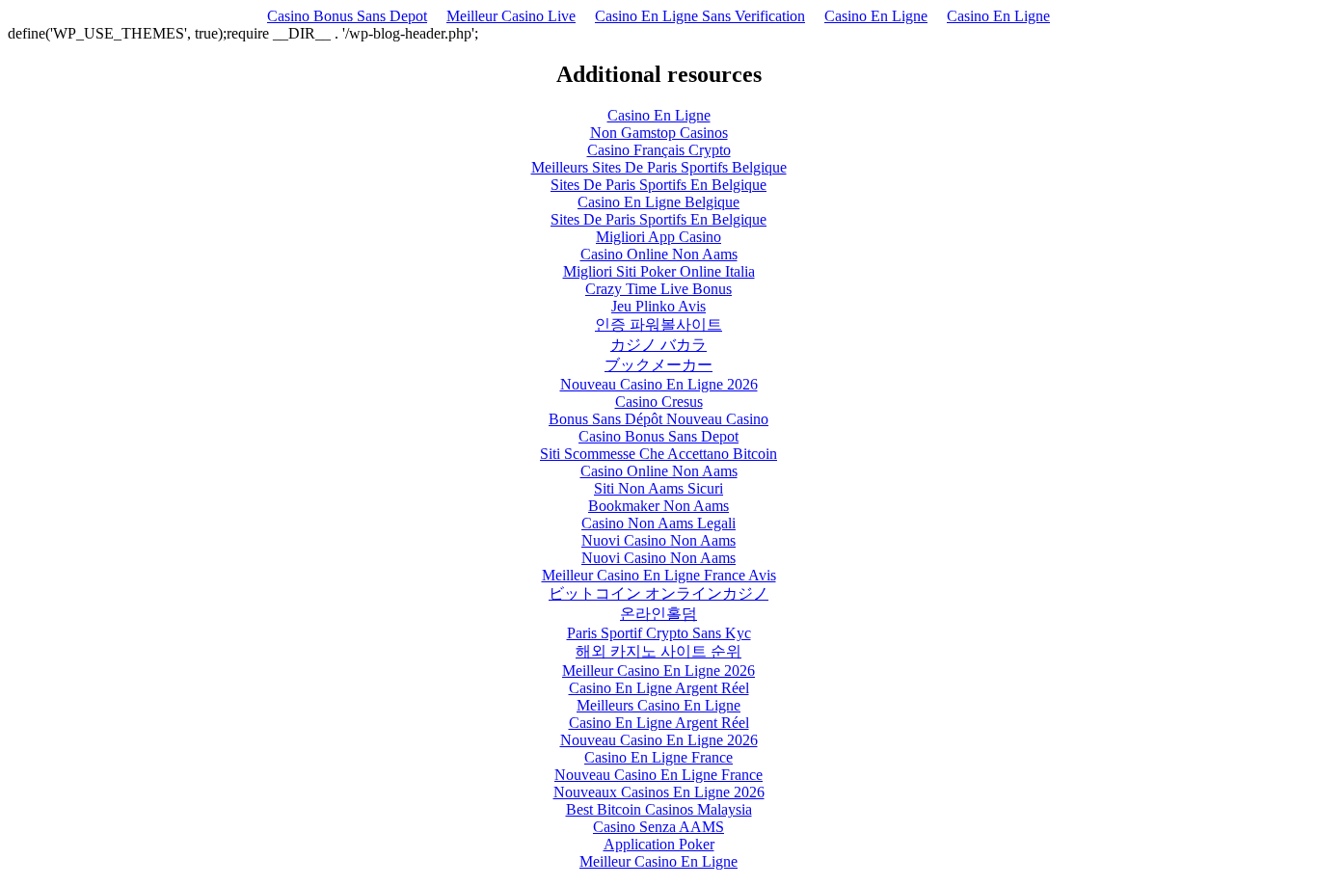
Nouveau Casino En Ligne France (658, 774)
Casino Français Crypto (659, 150)
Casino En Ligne (875, 16)
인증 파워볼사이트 (658, 324)
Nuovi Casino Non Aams (658, 540)
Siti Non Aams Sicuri (658, 488)
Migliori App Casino (658, 236)
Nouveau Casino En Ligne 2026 (659, 384)
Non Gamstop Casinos (659, 132)
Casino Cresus (659, 401)
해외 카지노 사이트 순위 (658, 651)
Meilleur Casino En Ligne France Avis (659, 575)
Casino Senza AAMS (658, 827)
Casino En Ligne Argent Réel (659, 688)
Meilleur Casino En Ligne (658, 861)
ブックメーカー (658, 365)
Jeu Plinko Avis (658, 306)
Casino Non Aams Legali (658, 523)
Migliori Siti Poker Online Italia (659, 271)
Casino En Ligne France (658, 757)
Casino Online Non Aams (659, 254)
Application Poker (659, 844)
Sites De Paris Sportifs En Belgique (658, 184)
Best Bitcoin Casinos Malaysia (659, 809)
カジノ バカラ (658, 344)
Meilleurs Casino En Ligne (658, 705)
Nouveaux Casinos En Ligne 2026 (659, 792)
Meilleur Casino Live (511, 16)
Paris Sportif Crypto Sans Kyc (659, 633)
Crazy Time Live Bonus (658, 289)
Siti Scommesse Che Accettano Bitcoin (658, 453)
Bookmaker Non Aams (658, 505)
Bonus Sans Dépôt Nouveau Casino (658, 419)
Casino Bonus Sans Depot (347, 16)
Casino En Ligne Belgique (658, 202)
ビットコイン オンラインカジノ (658, 593)
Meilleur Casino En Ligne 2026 (658, 670)
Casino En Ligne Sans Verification (700, 16)
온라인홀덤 (658, 613)
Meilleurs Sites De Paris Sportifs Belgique (659, 167)
